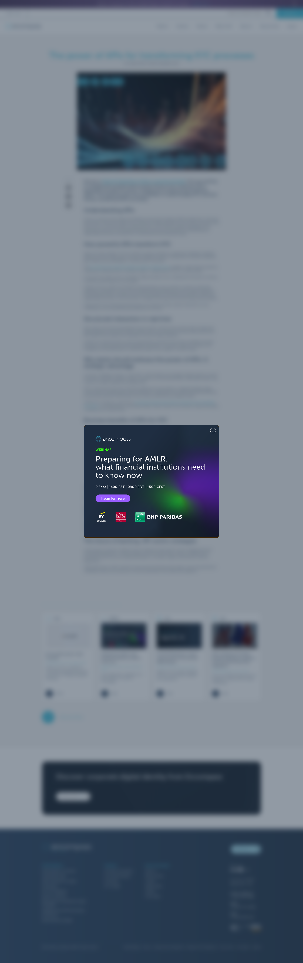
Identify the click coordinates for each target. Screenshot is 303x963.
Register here (113, 498)
